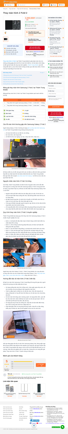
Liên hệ (20, 408)
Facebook (34, 423)
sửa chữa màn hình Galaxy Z (25, 176)
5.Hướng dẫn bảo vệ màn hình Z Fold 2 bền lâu (13, 83)
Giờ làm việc (21, 414)
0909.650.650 (36, 408)
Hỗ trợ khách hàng (23, 410)
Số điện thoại (51, 91)
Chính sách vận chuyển (8, 412)
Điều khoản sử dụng (7, 416)
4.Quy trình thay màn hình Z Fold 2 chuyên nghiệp (13, 81)
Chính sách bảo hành (7, 408)
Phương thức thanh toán (8, 414)
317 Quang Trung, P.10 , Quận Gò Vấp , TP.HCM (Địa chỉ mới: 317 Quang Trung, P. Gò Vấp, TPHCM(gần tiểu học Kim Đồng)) (55, 416)
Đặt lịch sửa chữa (35, 48)
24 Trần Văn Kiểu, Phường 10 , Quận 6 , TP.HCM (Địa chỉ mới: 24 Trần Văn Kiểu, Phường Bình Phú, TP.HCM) (55, 409)
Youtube (40, 423)
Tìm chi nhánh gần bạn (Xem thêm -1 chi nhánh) (55, 423)
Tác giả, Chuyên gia (23, 416)
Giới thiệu (21, 406)
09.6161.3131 (37, 416)
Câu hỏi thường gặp (7, 418)
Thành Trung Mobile (33, 65)
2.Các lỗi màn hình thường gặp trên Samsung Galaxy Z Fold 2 (16, 77)
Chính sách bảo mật (7, 406)
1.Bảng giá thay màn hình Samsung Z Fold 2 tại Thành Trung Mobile (17, 75)
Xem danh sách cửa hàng (56, 56)
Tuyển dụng (21, 412)
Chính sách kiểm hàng (8, 410)
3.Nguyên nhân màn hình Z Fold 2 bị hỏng (12, 79)
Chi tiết (36, 24)
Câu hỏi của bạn (52, 96)
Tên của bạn (51, 85)
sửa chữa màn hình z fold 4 (17, 275)
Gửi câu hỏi (57, 106)
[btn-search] (18, 5)
